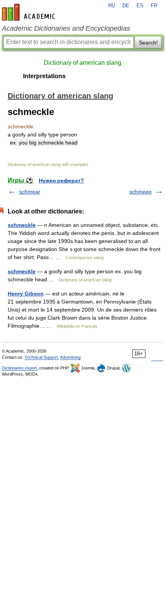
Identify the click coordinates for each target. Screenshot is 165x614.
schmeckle (22, 225)
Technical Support (41, 357)
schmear (29, 192)
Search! (148, 42)
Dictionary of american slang (82, 62)
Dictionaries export (19, 368)
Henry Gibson (26, 294)
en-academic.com (29, 12)
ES (140, 5)
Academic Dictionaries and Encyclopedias (66, 28)
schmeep (140, 192)
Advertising (70, 357)
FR (154, 5)
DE (125, 5)
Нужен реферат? (61, 180)
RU (111, 5)
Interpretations (44, 76)
